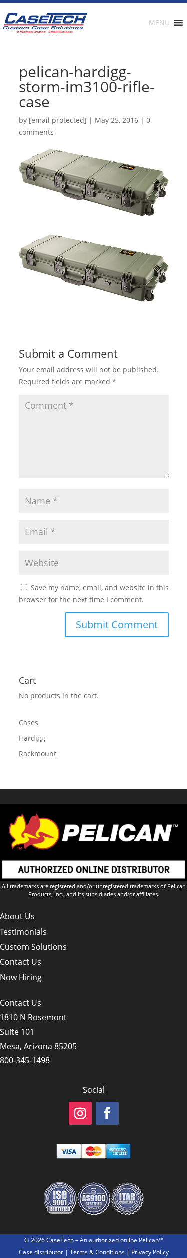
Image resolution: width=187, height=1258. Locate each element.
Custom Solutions (33, 946)
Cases (28, 722)
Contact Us (20, 961)
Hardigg (32, 738)
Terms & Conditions (97, 1252)
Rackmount (37, 753)
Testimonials (23, 931)
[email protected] (58, 120)
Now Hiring (21, 977)
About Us (17, 916)
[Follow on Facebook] (107, 1113)
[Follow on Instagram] (80, 1113)
